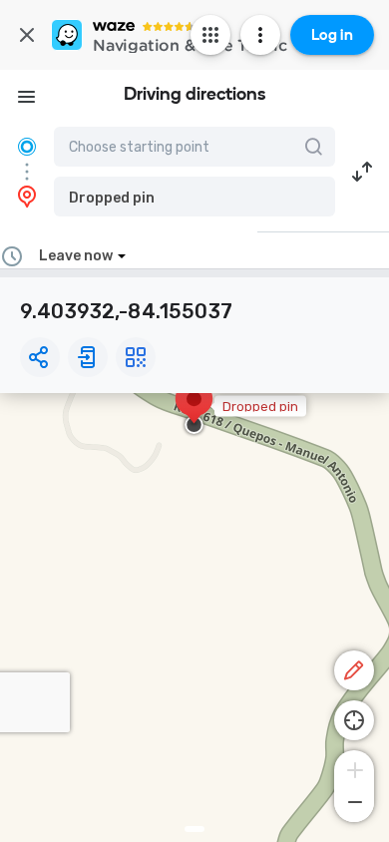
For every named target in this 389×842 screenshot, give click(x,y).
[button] (194, 196)
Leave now (76, 255)
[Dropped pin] (194, 409)
